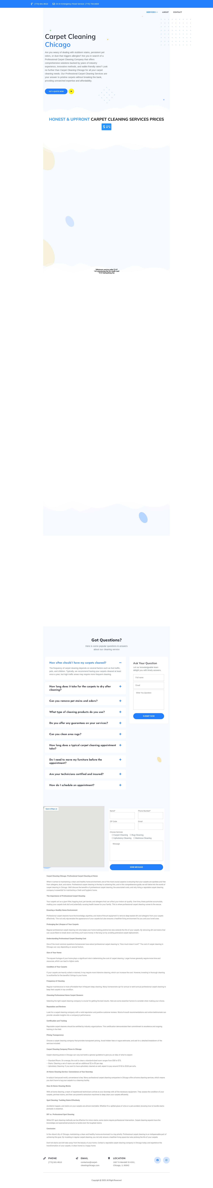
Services (151, 12)
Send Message (136, 867)
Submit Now (149, 716)
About (165, 12)
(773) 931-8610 (55, 1162)
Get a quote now (56, 91)
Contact (177, 12)
